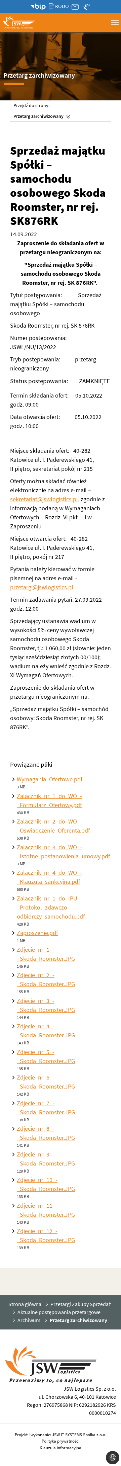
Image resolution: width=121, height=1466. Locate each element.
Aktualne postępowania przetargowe (58, 1312)
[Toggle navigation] (115, 22)
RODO (62, 6)
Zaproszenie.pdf (37, 933)
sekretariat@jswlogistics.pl (44, 499)
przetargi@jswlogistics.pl (41, 587)
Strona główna (24, 1304)
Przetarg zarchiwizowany (38, 116)
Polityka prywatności (60, 1441)
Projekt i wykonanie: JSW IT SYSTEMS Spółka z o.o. (60, 1435)
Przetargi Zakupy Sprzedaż (80, 1304)
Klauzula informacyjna (60, 1448)
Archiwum (28, 1320)
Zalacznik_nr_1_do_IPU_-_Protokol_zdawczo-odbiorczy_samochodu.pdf (51, 907)
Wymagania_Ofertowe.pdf (49, 779)
